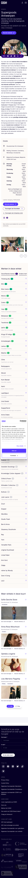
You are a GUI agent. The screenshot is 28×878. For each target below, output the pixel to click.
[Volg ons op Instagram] (3, 766)
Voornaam (4, 737)
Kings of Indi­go (5, 109)
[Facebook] (8, 56)
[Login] (22, 2)
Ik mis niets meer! (8, 755)
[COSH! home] (4, 2)
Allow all (14, 450)
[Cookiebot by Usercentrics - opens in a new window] (20, 421)
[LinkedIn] (14, 56)
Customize (13, 455)
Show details (20, 446)
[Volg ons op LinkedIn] (13, 766)
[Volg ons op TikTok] (22, 766)
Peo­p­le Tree (12, 104)
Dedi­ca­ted (4, 104)
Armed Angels (18, 102)
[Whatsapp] (17, 56)
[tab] (9, 273)
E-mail (3, 744)
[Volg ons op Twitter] (17, 766)
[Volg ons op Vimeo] (3, 771)
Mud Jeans (20, 107)
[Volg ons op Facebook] (8, 766)
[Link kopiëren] (21, 56)
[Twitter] (11, 56)
